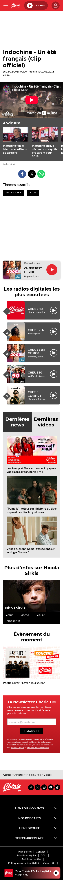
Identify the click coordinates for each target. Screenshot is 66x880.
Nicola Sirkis (15, 608)
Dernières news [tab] (17, 422)
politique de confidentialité (38, 747)
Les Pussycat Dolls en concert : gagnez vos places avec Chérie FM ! (31, 469)
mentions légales (17, 747)
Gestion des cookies (32, 866)
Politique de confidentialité (23, 863)
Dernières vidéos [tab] (46, 422)
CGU (43, 855)
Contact (40, 851)
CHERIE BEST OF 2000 (33, 269)
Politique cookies (31, 859)
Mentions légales (26, 855)
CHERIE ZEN (36, 330)
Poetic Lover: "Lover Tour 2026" (24, 682)
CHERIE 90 (35, 372)
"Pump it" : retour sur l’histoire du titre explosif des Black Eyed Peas (32, 510)
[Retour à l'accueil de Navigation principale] (15, 5)
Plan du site (25, 851)
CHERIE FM (35, 308)
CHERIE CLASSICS (34, 393)
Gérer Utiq (49, 863)
